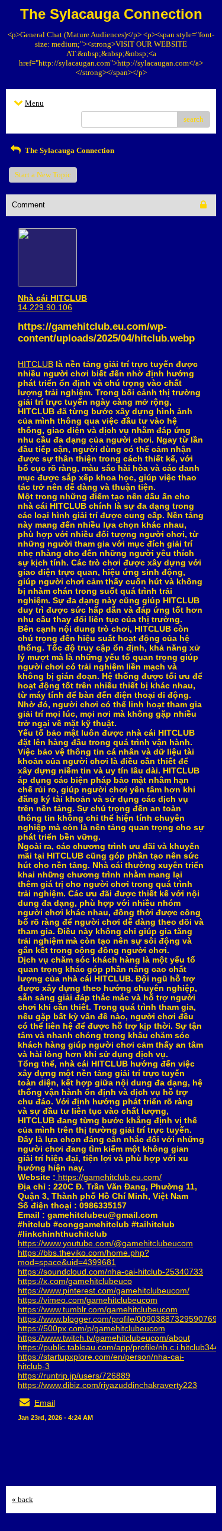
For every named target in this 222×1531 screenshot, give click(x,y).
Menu (34, 103)
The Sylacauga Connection (68, 150)
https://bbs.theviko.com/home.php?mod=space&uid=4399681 (83, 1257)
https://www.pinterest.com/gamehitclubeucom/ (103, 1290)
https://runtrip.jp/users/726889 (74, 1375)
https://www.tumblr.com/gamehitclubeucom (98, 1309)
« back (22, 1499)
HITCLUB (35, 364)
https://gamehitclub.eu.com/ (109, 1177)
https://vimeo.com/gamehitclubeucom (87, 1300)
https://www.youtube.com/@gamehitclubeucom (105, 1243)
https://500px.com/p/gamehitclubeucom (91, 1328)
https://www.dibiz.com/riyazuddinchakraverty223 (107, 1385)
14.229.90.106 (45, 307)
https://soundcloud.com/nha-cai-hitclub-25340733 (110, 1271)
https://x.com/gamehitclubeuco (75, 1281)
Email (44, 1403)
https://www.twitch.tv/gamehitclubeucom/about (104, 1338)
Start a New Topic (43, 174)
